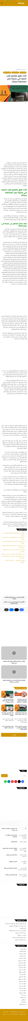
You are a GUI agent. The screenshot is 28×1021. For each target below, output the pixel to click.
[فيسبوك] (21, 609)
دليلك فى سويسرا (22, 960)
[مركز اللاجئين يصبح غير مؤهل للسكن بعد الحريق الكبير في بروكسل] (7, 694)
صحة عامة (23, 995)
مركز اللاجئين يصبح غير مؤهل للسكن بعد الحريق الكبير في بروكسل (8, 700)
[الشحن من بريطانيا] (22, 863)
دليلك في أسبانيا (22, 962)
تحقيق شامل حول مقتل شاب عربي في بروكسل (13, 554)
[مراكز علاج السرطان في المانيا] (22, 870)
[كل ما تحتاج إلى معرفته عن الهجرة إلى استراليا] (22, 830)
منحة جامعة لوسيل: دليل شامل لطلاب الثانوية (7, 727)
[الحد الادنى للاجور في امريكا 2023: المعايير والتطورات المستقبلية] (21, 694)
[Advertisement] (14, 21)
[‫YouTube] (12, 781)
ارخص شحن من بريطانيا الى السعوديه (11, 836)
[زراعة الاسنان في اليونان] (22, 857)
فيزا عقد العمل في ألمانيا (11, 875)
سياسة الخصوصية (22, 1014)
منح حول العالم (22, 1004)
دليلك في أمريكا (22, 969)
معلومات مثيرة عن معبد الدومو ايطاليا (10, 849)
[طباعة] (6, 609)
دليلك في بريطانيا (22, 979)
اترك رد (14, 735)
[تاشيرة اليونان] (22, 843)
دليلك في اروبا (23, 974)
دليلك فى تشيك (22, 958)
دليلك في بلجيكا (7, 72)
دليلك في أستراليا (22, 965)
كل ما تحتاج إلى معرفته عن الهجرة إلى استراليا (9, 829)
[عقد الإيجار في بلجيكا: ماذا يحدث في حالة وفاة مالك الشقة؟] (7, 708)
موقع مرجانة (5, 1011)
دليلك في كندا (23, 990)
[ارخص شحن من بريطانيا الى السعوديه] (22, 837)
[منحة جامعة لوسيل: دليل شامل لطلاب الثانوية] (7, 721)
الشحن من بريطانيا (13, 862)
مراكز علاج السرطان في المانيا (10, 868)
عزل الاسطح (23, 997)
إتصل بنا (3, 1014)
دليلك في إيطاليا (22, 972)
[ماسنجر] (11, 609)
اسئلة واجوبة (18, 69)
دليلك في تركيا (23, 983)
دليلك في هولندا (22, 992)
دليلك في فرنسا (22, 988)
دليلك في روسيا (22, 986)
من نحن (8, 1014)
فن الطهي (24, 999)
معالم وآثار (23, 1002)
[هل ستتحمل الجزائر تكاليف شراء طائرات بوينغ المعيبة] (21, 708)
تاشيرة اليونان (14, 842)
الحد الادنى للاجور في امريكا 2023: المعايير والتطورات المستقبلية (22, 700)
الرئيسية (24, 69)
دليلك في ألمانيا (22, 967)
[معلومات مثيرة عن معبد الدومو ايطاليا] (22, 850)
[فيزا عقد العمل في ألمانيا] (22, 877)
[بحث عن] (26, 3)
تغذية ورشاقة (23, 956)
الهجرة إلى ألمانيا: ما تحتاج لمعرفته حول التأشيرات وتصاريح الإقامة (21, 727)
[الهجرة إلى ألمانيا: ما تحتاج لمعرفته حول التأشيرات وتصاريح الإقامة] (21, 721)
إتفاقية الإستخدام (14, 1014)
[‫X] (16, 609)
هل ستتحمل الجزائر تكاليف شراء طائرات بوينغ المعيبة (21, 713)
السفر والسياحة (22, 953)
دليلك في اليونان (22, 976)
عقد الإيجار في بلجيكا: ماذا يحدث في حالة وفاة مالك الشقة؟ (7, 714)
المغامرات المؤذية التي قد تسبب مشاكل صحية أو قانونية (14, 602)
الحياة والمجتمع (15, 72)
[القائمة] (2, 3)
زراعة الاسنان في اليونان (11, 855)
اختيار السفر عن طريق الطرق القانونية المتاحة (13, 597)
